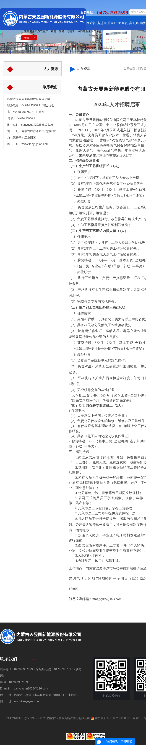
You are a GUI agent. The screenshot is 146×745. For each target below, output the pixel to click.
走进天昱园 (102, 25)
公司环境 (112, 25)
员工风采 (134, 25)
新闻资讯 (123, 25)
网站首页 (91, 25)
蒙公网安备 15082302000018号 (114, 718)
